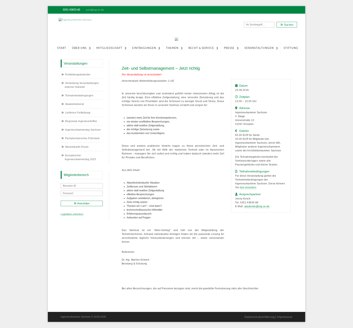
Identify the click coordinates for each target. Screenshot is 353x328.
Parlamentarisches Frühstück (82, 138)
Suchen (288, 24)
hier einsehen (248, 187)
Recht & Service (201, 48)
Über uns (79, 48)
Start (61, 48)
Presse (229, 48)
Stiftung (291, 48)
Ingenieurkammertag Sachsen (83, 129)
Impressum (284, 316)
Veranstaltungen (259, 48)
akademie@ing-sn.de (257, 206)
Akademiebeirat (74, 104)
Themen (172, 48)
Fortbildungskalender (77, 74)
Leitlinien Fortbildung (77, 112)
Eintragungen (144, 48)
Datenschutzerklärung (260, 316)
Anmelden (83, 203)
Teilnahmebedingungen (79, 95)
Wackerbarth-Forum (77, 146)
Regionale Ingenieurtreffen (81, 121)
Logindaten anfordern (72, 214)
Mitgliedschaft (109, 48)
